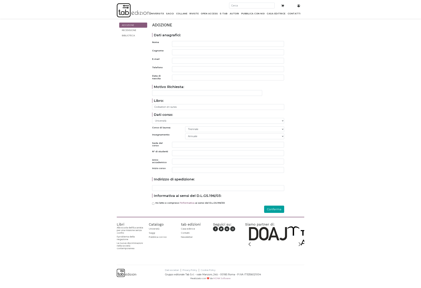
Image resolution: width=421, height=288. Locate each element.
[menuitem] (157, 14)
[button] (249, 244)
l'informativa (187, 203)
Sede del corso (157, 144)
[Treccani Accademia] (274, 252)
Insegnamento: (161, 134)
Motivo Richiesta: (169, 87)
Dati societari (172, 270)
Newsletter (187, 237)
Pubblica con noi (158, 237)
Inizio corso (159, 168)
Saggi (152, 232)
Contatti (185, 232)
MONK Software (222, 278)
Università (154, 228)
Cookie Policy (208, 270)
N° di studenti (160, 151)
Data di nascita (156, 77)
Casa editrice (188, 228)
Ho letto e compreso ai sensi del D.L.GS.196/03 (190, 203)
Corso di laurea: (161, 127)
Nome (155, 42)
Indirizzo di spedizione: (174, 179)
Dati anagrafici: (167, 35)
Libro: (159, 101)
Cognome (158, 50)
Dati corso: (163, 115)
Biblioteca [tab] (128, 35)
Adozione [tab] (128, 25)
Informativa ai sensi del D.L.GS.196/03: (188, 196)
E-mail (156, 59)
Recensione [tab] (129, 30)
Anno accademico (159, 161)
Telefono (157, 67)
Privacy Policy (190, 270)
